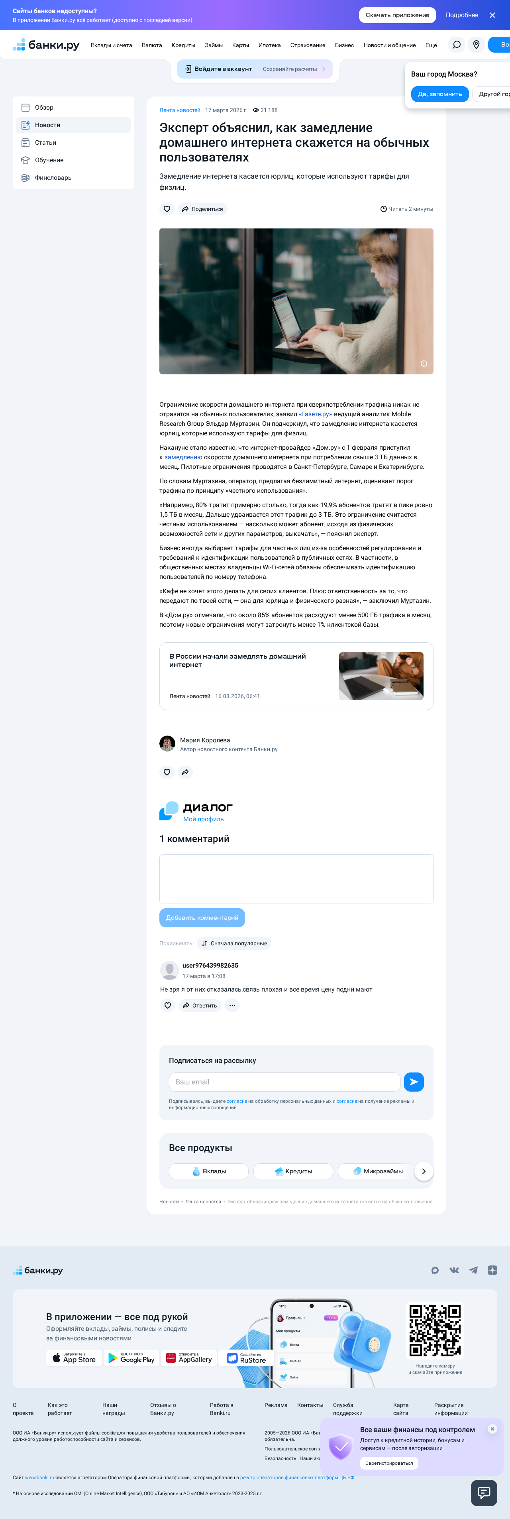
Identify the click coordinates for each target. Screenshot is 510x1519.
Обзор (44, 107)
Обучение (49, 160)
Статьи (45, 142)
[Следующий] (424, 1171)
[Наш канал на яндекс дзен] (492, 1271)
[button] (167, 209)
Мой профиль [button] (203, 819)
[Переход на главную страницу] (46, 44)
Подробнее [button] (462, 15)
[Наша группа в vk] (454, 1271)
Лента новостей (179, 110)
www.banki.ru (39, 1477)
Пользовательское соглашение (300, 1449)
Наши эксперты (317, 1458)
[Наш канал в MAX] (435, 1271)
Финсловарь (53, 177)
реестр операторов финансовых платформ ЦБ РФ (297, 1477)
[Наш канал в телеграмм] (473, 1271)
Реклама (276, 1405)
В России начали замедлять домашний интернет (237, 660)
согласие (237, 1101)
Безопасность (280, 1458)
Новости (47, 125)
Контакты (310, 1405)
